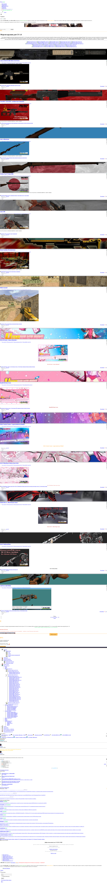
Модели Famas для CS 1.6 (14, 690)
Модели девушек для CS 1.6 (14, 672)
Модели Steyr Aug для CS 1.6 (14, 687)
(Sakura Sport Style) (11, 486)
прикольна (8, 85)
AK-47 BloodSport (4, 486)
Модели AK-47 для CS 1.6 (27, 465)
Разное (6, 720)
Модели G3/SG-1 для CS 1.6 (14, 684)
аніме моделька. (27, 408)
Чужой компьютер (5, 876)
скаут (2, 157)
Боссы (8, 725)
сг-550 (2, 123)
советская (9, 123)
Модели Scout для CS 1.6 (27, 141)
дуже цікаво (19, 195)
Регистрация (3, 880)
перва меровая (15, 157)
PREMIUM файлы (7, 659)
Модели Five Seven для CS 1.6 (15, 699)
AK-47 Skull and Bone (5, 569)
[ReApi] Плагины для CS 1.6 (12, 705)
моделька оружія (29, 123)
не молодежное (20, 123)
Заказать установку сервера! (20, 737)
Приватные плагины (10, 661)
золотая (20, 323)
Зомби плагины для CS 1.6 (8, 856)
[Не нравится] (105, 86)
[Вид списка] (1, 30)
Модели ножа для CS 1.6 (13, 674)
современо (18, 271)
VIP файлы (6, 657)
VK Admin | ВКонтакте (32, 737)
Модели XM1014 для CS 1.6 (14, 696)
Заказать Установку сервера (39, 839)
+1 (106, 611)
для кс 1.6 (6, 233)
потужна (18, 85)
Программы (6, 727)
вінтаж (15, 195)
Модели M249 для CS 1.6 (14, 701)
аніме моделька (32, 366)
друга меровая (9, 157)
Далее (55, 618)
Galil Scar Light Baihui (5, 610)
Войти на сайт (53, 853)
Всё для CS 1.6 (5, 854)
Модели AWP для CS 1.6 (14, 681)
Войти (3, 878)
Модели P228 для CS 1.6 (14, 700)
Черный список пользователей (14, 655)
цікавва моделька (20, 408)
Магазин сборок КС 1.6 (7, 10)
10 (56, 617)
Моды (6, 719)
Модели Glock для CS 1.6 (14, 683)
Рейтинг (4, 7)
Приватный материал (8, 660)
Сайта (9, 656)
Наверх (1, 870)
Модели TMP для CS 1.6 (14, 695)
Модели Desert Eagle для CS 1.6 (15, 680)
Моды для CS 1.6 (6, 859)
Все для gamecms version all (9, 730)
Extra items (9, 722)
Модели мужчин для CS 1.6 (14, 673)
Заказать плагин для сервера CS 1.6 (27, 839)
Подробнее (102, 86)
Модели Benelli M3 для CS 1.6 (27, 384)
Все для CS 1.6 (4, 62)
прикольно (15, 123)
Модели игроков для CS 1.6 (13, 671)
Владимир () (15, 862)
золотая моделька (15, 323)
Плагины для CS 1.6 (9, 704)
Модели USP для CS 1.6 (13, 682)
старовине (12, 195)
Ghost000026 (54, 768)
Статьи (5, 726)
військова (12, 85)
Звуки (6, 667)
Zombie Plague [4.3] (8, 721)
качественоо (24, 157)
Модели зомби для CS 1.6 (13, 670)
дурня (12, 123)
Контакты (5, 4)
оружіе (25, 123)
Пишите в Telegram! (10, 633)
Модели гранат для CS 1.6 (13, 703)
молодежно (14, 271)
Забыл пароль (8, 880)
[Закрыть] (1, 14)
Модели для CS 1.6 (10, 62)
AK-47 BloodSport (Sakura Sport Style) (22, 486)
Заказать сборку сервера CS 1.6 (14, 839)
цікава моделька (26, 366)
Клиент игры (6, 664)
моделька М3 (14, 408)
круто (9, 195)
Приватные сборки (9, 663)
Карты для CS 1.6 (8, 718)
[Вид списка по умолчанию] (0, 30)
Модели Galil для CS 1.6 (26, 587)
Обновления (8, 651)
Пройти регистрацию (53, 849)
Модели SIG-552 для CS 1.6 (14, 686)
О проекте (5, 3)
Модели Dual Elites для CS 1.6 (15, 698)
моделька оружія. (44, 486)
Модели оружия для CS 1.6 (18, 62)
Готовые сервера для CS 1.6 (8, 858)
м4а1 (5, 85)
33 (58, 617)
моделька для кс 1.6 (4, 323)
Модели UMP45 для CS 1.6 (14, 692)
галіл (12, 610)
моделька (2, 85)
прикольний (3, 271)
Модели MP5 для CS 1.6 (13, 693)
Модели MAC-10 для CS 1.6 (14, 694)
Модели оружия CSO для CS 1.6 (15, 677)
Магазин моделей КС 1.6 (7, 9)
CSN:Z (9, 653)
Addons (8, 724)
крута (10, 271)
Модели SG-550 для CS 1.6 (27, 103)
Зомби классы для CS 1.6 (7, 857)
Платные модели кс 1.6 (8, 731)
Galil (10, 610)
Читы (6, 666)
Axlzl (105, 764)
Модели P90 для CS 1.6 (13, 691)
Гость (5, 12)
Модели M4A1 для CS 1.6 (27, 62)
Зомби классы (9, 723)
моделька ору (15, 569)
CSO (9, 652)
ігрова (16, 85)
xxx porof (7, 86)
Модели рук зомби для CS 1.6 (13, 702)
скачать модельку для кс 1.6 (6, 366)
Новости (5, 649)
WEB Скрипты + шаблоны (9, 729)
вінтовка (6, 195)
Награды (4, 8)
